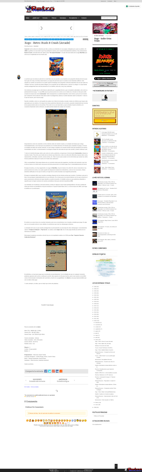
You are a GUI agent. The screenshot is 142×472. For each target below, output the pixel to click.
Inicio (27, 18)
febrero (97, 402)
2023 (95, 293)
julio (96, 333)
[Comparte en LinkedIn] (57, 371)
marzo (97, 339)
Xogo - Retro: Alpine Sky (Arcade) (103, 343)
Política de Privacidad (99, 416)
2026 (95, 286)
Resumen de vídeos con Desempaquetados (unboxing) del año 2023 (107, 234)
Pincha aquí (110, 83)
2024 (95, 290)
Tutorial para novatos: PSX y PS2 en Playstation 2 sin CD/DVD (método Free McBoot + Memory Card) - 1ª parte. (107, 183)
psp (50, 39)
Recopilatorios (73, 18)
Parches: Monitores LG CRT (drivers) (104, 374)
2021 (95, 297)
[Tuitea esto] (49, 371)
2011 (95, 318)
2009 (95, 407)
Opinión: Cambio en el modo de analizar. (104, 394)
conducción (35, 39)
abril (96, 337)
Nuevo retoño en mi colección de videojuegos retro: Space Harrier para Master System (109, 148)
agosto (97, 331)
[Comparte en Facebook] (45, 371)
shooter (67, 39)
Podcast (54, 18)
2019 (95, 301)
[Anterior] (41, 28)
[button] (19, 77)
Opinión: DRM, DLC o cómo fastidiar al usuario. (106, 372)
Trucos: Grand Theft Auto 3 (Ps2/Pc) (103, 347)
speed (72, 39)
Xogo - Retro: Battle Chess (108, 167)
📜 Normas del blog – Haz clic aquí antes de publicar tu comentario (44, 413)
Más (115, 1)
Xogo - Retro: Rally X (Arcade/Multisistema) (105, 391)
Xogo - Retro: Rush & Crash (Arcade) (104, 341)
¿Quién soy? (36, 18)
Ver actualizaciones (97, 424)
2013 (95, 314)
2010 (95, 320)
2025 (95, 288)
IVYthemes (61, 471)
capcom (30, 39)
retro (53, 39)
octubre (97, 326)
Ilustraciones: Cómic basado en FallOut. (104, 399)
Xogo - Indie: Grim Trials (102, 39)
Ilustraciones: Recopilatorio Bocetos (103, 359)
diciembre (97, 322)
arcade (26, 39)
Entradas (45, 18)
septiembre (98, 329)
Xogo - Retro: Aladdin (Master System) (104, 350)
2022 (95, 295)
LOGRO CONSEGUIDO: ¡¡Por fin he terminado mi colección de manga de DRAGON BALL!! (110, 155)
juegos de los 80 (45, 39)
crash (40, 39)
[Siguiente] (71, 28)
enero (96, 404)
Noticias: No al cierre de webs (102, 345)
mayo (96, 335)
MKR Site (67, 471)
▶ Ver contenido (105, 73)
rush (61, 39)
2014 (95, 312)
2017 (95, 305)
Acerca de (103, 1)
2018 (95, 303)
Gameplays (63, 18)
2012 (95, 316)
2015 (95, 310)
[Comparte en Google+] (53, 371)
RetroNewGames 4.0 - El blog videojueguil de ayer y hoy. (70, 469)
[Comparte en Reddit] (61, 371)
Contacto (110, 1)
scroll (64, 39)
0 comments (85, 39)
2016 (95, 307)
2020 (95, 299)
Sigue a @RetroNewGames (105, 79)
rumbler (57, 39)
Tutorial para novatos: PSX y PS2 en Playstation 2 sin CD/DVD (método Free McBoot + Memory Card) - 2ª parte (107, 209)
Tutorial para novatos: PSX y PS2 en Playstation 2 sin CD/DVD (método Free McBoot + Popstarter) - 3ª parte (107, 215)
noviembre (98, 324)
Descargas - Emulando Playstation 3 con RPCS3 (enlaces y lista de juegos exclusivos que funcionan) (107, 202)
